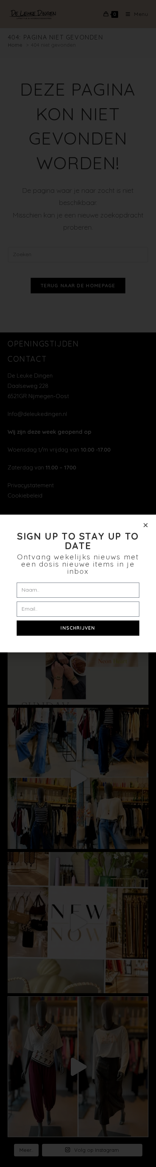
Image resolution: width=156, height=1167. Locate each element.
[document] (78, 583)
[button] (145, 525)
